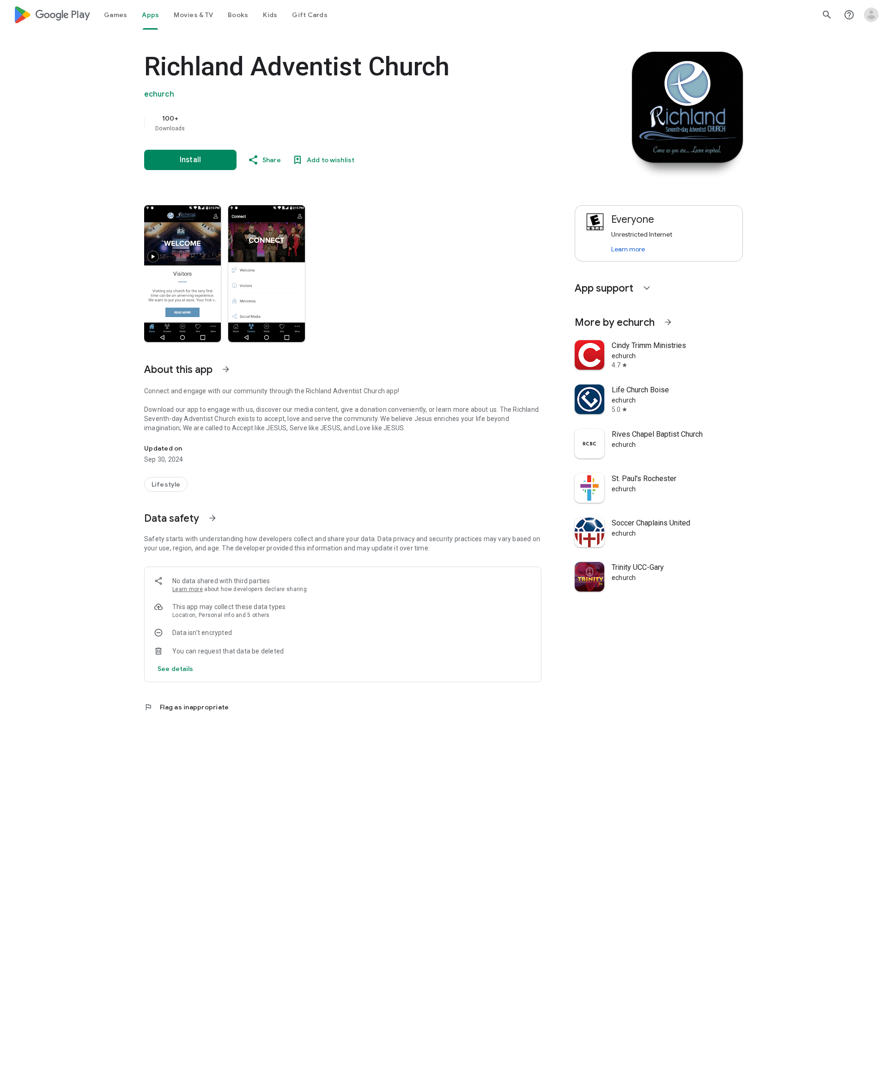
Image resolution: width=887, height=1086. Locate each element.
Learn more (187, 589)
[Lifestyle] (166, 484)
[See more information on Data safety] (212, 518)
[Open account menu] (871, 15)
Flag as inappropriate (186, 707)
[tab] (115, 15)
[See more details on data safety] (175, 669)
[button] (182, 273)
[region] (329, 123)
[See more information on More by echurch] (668, 322)
